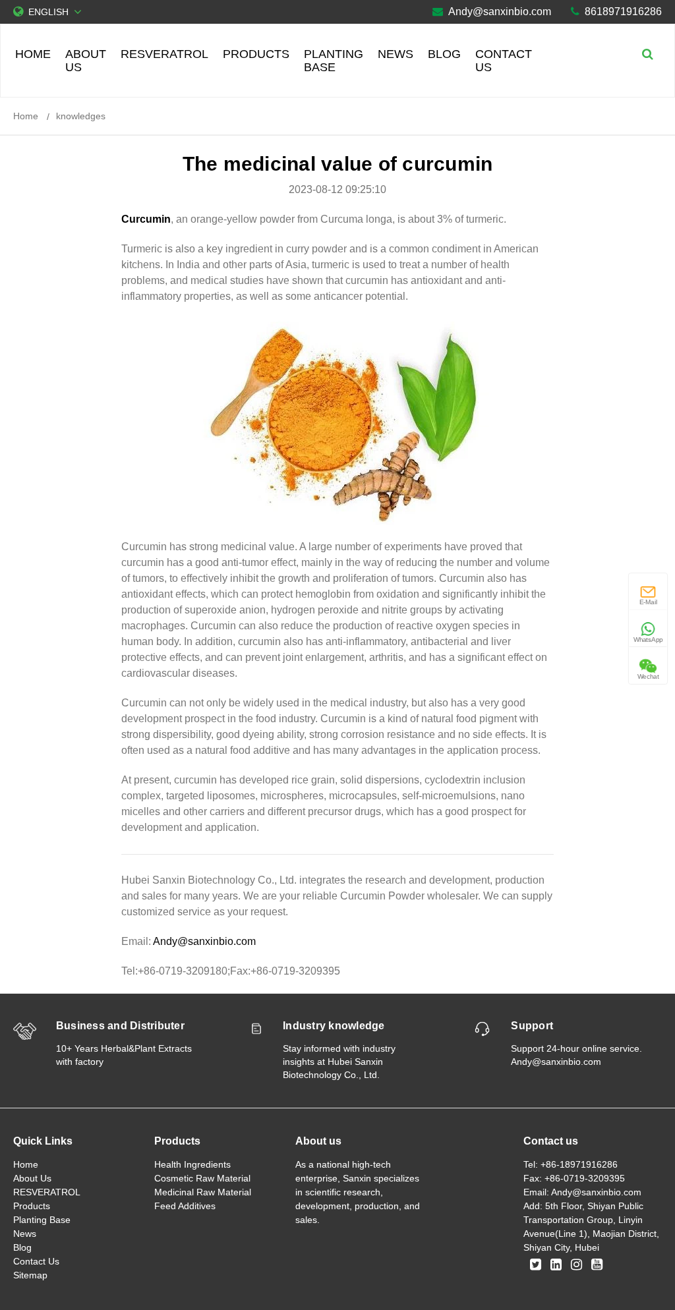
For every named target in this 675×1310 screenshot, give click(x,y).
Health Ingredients (192, 1164)
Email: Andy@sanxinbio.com (582, 1192)
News (395, 54)
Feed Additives (185, 1206)
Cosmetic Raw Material (202, 1178)
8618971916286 (623, 11)
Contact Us (503, 60)
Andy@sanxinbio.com (499, 11)
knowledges (80, 116)
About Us (85, 60)
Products (256, 54)
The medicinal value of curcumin (338, 164)
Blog (444, 54)
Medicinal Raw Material (202, 1192)
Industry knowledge (334, 1025)
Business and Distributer (120, 1025)
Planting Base (333, 60)
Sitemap (30, 1275)
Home (33, 54)
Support (532, 1025)
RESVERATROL (164, 54)
